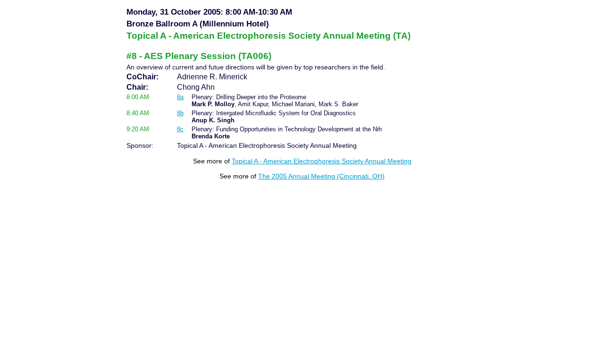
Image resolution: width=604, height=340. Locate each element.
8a (180, 97)
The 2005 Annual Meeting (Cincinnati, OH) (321, 176)
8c (180, 129)
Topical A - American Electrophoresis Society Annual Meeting (321, 161)
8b (180, 113)
